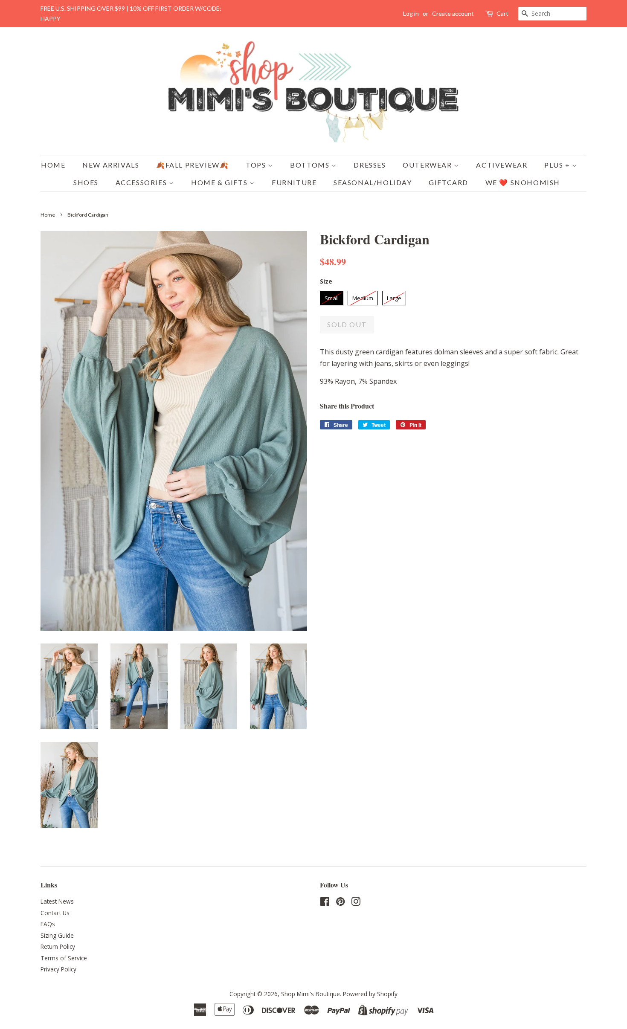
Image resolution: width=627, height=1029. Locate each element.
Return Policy (58, 946)
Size (326, 281)
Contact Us (55, 913)
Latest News (57, 901)
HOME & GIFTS (220, 182)
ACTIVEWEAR (501, 165)
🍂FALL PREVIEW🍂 (192, 165)
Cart (502, 13)
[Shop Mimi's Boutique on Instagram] (355, 903)
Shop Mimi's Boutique (310, 994)
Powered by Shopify (370, 994)
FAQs (48, 924)
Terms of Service (64, 958)
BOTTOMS (310, 165)
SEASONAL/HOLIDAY (373, 182)
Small (331, 296)
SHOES (86, 182)
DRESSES (370, 165)
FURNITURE (294, 182)
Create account (453, 13)
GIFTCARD (448, 182)
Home (53, 165)
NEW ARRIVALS (110, 165)
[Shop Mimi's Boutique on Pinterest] (340, 903)
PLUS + (558, 165)
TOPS (257, 165)
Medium (362, 296)
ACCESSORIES (142, 182)
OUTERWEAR (428, 165)
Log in (411, 13)
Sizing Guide (57, 935)
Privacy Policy (58, 969)
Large (394, 296)
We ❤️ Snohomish (522, 182)
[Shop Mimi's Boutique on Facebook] (325, 903)
